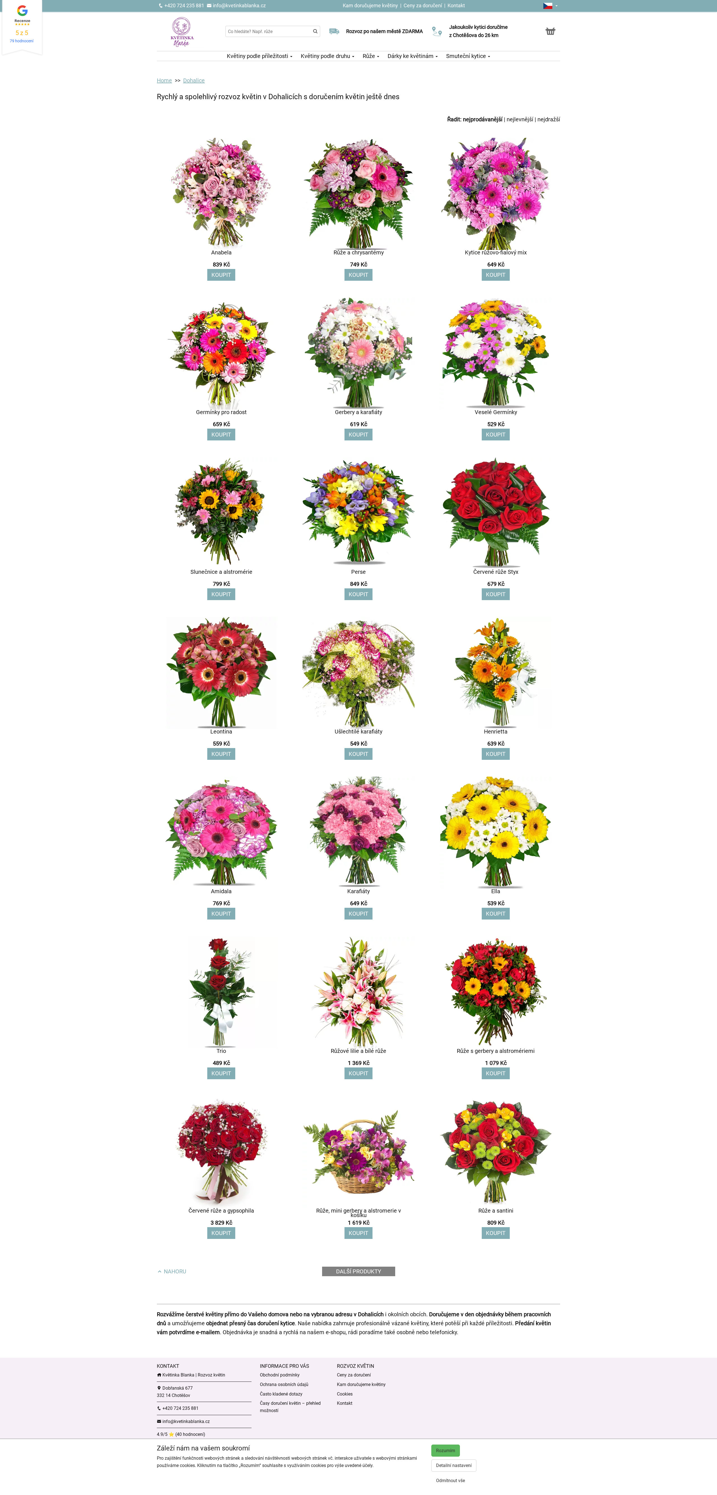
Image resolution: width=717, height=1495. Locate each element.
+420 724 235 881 (183, 5)
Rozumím (445, 1450)
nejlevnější (520, 119)
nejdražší (548, 119)
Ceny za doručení (423, 5)
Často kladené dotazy (281, 1394)
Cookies (345, 1394)
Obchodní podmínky (280, 1375)
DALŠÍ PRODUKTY (358, 1271)
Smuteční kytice (466, 56)
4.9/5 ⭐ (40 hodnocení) (181, 1434)
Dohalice (194, 80)
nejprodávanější (482, 119)
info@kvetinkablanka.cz (239, 5)
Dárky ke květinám (411, 56)
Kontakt (456, 5)
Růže (369, 56)
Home (164, 80)
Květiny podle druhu (326, 56)
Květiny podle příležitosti (258, 56)
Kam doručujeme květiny (370, 5)
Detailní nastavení (454, 1465)
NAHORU (174, 1271)
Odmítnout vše (450, 1480)
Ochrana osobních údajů (284, 1384)
